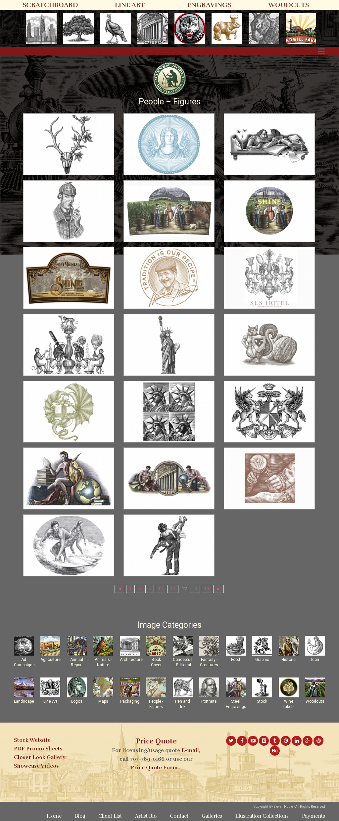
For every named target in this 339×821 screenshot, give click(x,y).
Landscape (24, 701)
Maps (103, 701)
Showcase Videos (36, 766)
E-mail (190, 750)
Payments (313, 816)
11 (172, 589)
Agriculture (50, 659)
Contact (179, 816)
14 (206, 589)
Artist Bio (146, 816)
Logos (76, 701)
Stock (262, 701)
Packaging (129, 701)
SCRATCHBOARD (50, 5)
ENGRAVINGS (209, 5)
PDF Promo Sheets (38, 748)
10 (160, 589)
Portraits (209, 701)
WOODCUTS (288, 5)
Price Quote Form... (156, 767)
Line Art (50, 701)
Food (235, 659)
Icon (315, 659)
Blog (80, 816)
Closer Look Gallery (39, 757)
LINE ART (130, 5)
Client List (110, 816)
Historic (288, 659)
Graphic (262, 659)
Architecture (131, 659)
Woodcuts (315, 701)
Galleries (212, 816)
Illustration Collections (262, 816)
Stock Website (32, 740)
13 (194, 589)
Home (54, 816)
